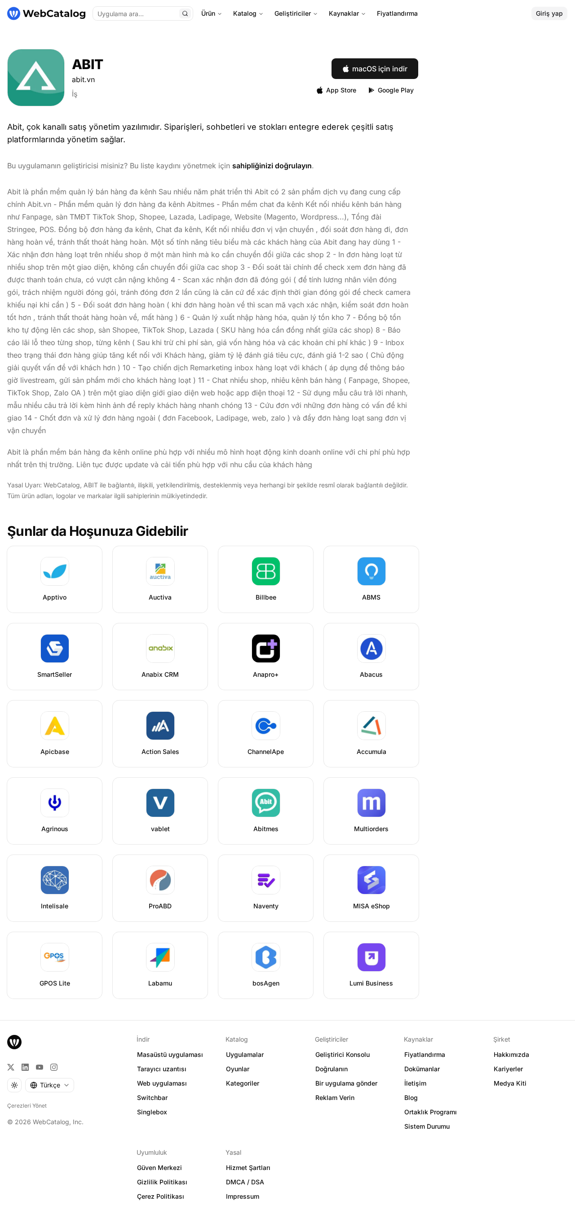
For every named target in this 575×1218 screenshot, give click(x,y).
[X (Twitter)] (10, 1067)
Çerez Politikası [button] (160, 1196)
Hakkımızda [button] (511, 1054)
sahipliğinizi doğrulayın (272, 165)
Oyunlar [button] (237, 1069)
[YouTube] (39, 1067)
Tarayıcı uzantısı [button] (161, 1069)
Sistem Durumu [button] (427, 1126)
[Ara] (185, 13)
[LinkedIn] (25, 1067)
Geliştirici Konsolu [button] (342, 1054)
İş (74, 93)
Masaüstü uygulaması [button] (170, 1054)
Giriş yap (549, 13)
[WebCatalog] (14, 1042)
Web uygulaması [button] (162, 1083)
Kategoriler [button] (242, 1083)
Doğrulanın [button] (331, 1069)
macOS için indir (379, 68)
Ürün (208, 13)
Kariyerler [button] (508, 1069)
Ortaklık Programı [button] (430, 1112)
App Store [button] (341, 90)
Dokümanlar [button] (422, 1069)
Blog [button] (411, 1097)
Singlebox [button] (152, 1112)
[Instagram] (54, 1067)
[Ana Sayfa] (46, 13)
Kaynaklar (344, 13)
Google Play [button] (396, 90)
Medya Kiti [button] (510, 1083)
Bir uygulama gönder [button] (346, 1083)
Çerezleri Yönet (27, 1105)
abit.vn (83, 79)
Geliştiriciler (292, 13)
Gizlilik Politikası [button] (162, 1182)
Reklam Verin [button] (334, 1097)
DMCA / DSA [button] (245, 1182)
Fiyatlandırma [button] (424, 1054)
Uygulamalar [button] (245, 1054)
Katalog (245, 13)
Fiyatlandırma (397, 13)
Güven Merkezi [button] (159, 1167)
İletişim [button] (415, 1083)
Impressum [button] (242, 1196)
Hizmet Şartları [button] (248, 1167)
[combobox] (49, 1085)
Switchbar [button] (152, 1097)
